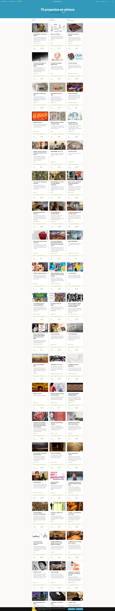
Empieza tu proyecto (12, 1)
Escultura (52, 12)
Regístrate (103, 1)
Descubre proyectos (4, 1)
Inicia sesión (98, 1)
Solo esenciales (71, 609)
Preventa (18, 1)
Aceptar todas (79, 609)
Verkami (57, 1)
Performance (58, 12)
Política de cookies (48, 609)
